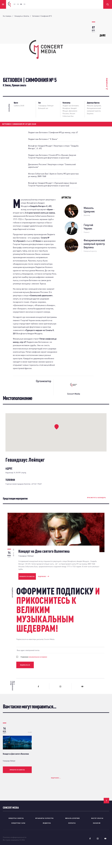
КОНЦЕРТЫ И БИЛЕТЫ (16, 818)
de (15, 4)
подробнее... (56, 778)
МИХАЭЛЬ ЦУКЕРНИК (72, 818)
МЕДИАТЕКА (47, 823)
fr (24, 4)
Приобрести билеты (27, 576)
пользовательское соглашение (38, 657)
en (18, 4)
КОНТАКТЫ (72, 823)
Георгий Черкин (88, 226)
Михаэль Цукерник (94, 106)
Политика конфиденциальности (14, 837)
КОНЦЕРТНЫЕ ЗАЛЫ (18, 823)
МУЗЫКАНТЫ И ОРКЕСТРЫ (44, 818)
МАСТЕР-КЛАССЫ (97, 818)
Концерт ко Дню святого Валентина (16, 754)
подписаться (25, 665)
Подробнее (42, 576)
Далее (102, 35)
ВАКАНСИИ (96, 823)
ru (21, 4)
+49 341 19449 (36, 484)
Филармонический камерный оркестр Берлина (94, 110)
